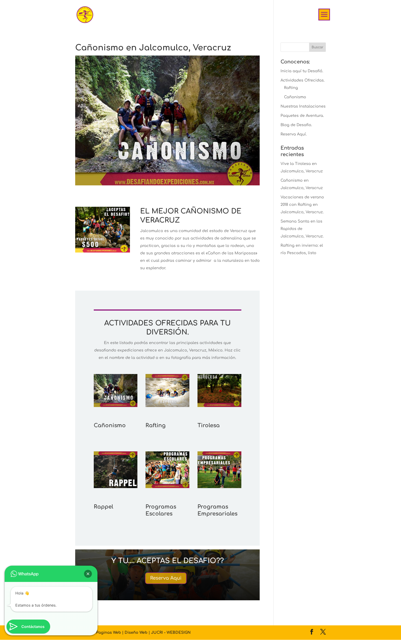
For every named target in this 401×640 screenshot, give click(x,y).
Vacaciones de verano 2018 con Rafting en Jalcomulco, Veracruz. (302, 204)
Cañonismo (295, 97)
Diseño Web (137, 632)
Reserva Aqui (165, 578)
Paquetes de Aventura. (302, 116)
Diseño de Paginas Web (98, 632)
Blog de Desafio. (296, 125)
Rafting (291, 88)
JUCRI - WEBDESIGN (171, 632)
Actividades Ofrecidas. (303, 80)
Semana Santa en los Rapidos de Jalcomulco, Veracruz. (302, 228)
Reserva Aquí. (294, 134)
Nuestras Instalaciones (303, 106)
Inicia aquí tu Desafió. (302, 71)
